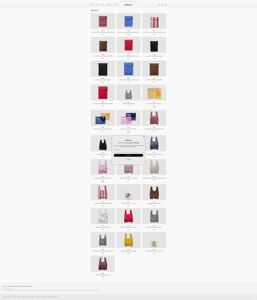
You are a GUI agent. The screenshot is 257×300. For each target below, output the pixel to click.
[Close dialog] (144, 137)
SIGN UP (128, 155)
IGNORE (128, 159)
